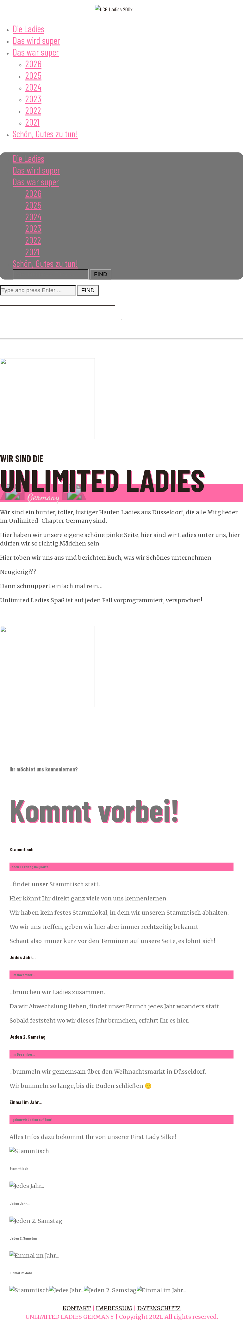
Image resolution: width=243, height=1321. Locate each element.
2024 (33, 86)
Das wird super (36, 40)
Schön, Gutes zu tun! (45, 133)
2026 (33, 63)
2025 (33, 75)
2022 (33, 110)
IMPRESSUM (114, 1308)
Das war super (36, 51)
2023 (33, 98)
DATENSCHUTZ (159, 1308)
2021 (32, 121)
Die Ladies (28, 28)
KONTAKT (77, 1308)
